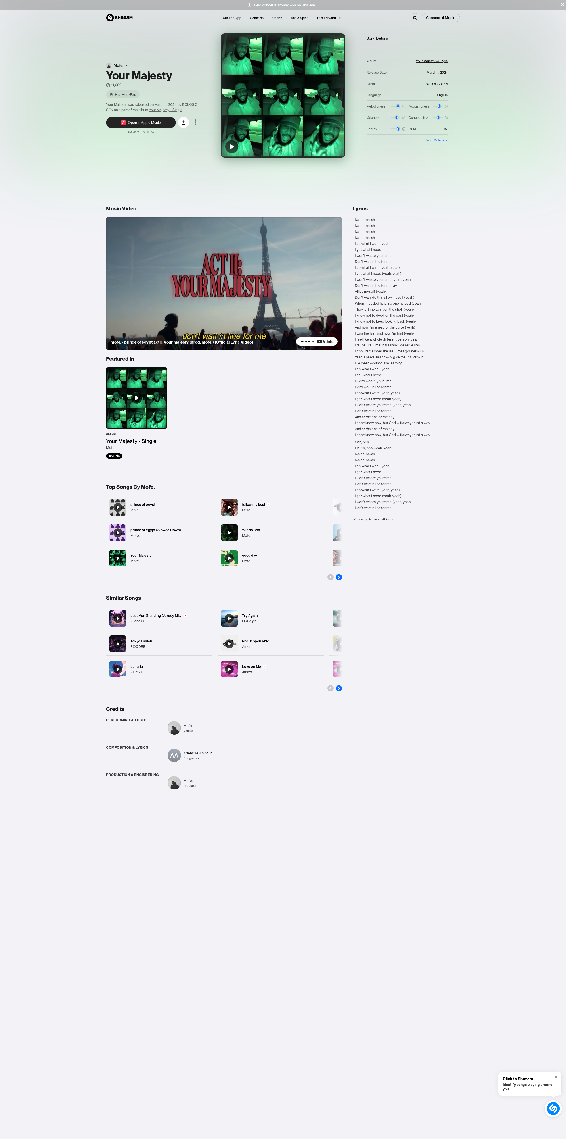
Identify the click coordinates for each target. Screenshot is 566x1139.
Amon (246, 646)
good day (249, 555)
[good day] (271, 558)
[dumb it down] (341, 558)
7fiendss (137, 621)
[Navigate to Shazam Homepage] (119, 17)
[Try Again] (229, 618)
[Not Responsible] (229, 643)
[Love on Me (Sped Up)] (341, 669)
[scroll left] (330, 577)
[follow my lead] (271, 507)
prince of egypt (142, 504)
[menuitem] (232, 18)
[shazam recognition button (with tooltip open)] (553, 1108)
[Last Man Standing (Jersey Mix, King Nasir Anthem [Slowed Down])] (117, 618)
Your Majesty (140, 555)
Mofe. (135, 510)
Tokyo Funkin (141, 641)
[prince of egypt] (159, 507)
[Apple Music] (114, 456)
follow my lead (253, 504)
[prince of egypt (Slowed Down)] (159, 532)
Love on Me (251, 666)
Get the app (232, 18)
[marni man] (341, 507)
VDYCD (136, 672)
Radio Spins (299, 18)
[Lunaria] (117, 669)
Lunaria (136, 666)
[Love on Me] (229, 669)
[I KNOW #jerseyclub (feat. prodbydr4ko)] (341, 643)
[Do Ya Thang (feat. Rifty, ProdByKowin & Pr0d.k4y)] (341, 618)
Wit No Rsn (251, 530)
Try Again (250, 615)
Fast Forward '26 (329, 18)
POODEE (137, 646)
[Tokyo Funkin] (117, 643)
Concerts (257, 18)
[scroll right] (339, 577)
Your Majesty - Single (166, 110)
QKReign (249, 621)
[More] (206, 507)
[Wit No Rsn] (271, 532)
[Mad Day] (341, 532)
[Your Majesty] (231, 146)
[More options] (195, 122)
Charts (277, 18)
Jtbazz (247, 672)
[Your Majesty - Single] (136, 413)
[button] (562, 4)
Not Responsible (255, 641)
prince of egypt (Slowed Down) (155, 530)
